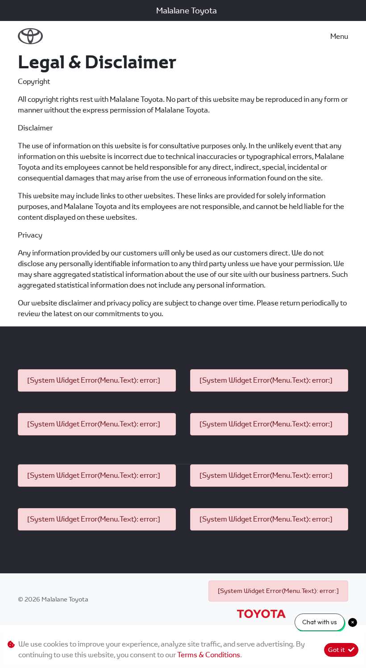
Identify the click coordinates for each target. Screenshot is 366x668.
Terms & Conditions (208, 655)
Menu (339, 36)
